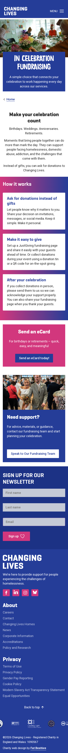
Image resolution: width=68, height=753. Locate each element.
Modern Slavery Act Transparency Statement (34, 690)
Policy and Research (17, 647)
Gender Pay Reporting (18, 678)
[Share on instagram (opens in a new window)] (25, 592)
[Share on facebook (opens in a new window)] (6, 592)
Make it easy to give (24, 239)
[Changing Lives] (15, 11)
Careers (8, 612)
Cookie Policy (12, 684)
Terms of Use (12, 666)
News (7, 630)
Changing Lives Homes (19, 624)
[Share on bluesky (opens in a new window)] (34, 592)
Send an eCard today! (34, 358)
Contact (8, 618)
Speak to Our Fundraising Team (33, 453)
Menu (54, 11)
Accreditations (13, 642)
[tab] (9, 99)
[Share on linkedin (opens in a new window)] (15, 592)
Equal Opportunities (16, 696)
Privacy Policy (12, 672)
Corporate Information (18, 636)
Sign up (13, 536)
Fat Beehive (38, 748)
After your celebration (26, 280)
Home (10, 99)
